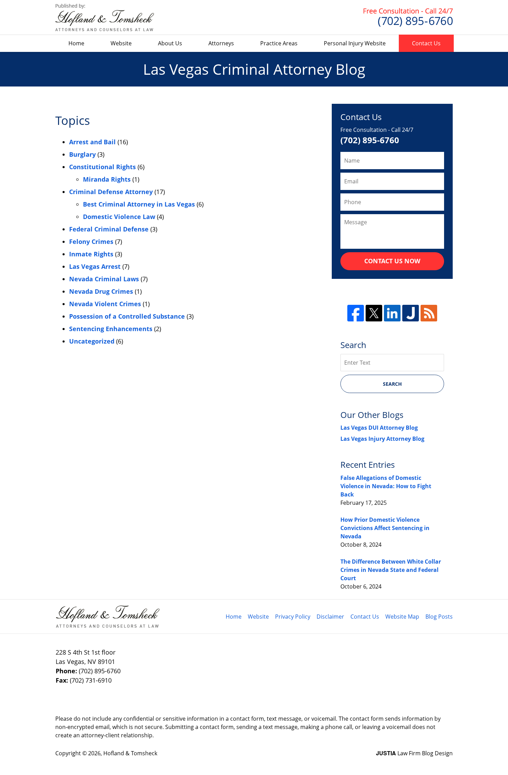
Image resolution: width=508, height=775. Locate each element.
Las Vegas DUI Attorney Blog (379, 427)
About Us (170, 43)
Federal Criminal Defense (109, 229)
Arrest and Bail (92, 142)
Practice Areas (279, 43)
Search (392, 384)
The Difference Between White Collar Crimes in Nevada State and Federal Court (390, 570)
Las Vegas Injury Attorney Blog (382, 439)
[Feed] (429, 313)
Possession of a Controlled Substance (127, 316)
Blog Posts (439, 616)
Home (76, 43)
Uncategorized (91, 341)
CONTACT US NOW (392, 261)
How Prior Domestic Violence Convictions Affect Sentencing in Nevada (385, 528)
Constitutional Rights (102, 167)
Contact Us (426, 43)
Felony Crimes (91, 241)
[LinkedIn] (392, 313)
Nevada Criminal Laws (104, 279)
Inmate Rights (91, 254)
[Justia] (410, 313)
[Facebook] (355, 313)
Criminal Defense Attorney (111, 192)
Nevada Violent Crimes (105, 304)
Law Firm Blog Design (414, 753)
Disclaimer (330, 616)
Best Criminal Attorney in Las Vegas (139, 204)
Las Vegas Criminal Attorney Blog (104, 17)
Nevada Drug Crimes (101, 291)
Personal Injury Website (355, 43)
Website (121, 43)
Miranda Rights (107, 179)
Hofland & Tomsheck (130, 753)
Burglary (82, 154)
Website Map (402, 616)
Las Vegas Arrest (95, 266)
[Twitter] (374, 313)
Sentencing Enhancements (110, 329)
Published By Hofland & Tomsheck (408, 17)
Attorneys (221, 43)
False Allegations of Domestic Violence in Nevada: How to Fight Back (385, 486)
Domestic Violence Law (119, 216)
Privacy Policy (292, 616)
